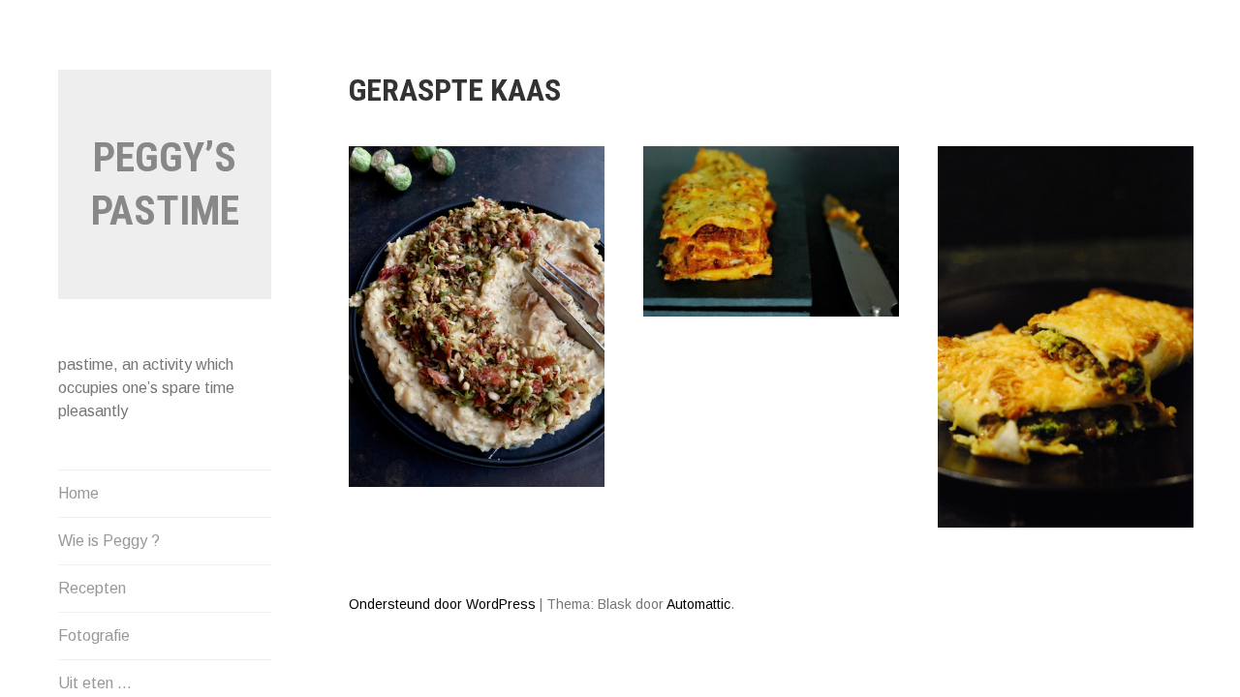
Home (78, 493)
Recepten (92, 588)
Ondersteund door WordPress (442, 604)
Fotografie (94, 635)
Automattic (698, 604)
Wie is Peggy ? (109, 540)
